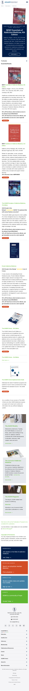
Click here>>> (5, 360)
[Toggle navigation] (27, 2)
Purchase (14, 54)
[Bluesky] (23, 625)
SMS (14, 684)
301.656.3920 (15, 616)
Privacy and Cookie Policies (14, 682)
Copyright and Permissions (14, 677)
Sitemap (14, 673)
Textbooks (4, 61)
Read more (8, 479)
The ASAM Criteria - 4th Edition (10, 328)
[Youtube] (20, 625)
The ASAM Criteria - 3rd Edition (10, 357)
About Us (3, 662)
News (2, 655)
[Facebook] (9, 625)
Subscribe (8, 443)
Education (3, 634)
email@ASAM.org (15, 621)
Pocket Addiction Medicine (9, 266)
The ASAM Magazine (12, 497)
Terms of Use (14, 679)
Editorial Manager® (7, 528)
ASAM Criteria (4, 658)
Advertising (14, 675)
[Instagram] (16, 625)
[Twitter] (12, 625)
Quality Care (4, 637)
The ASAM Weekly (11, 426)
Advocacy (3, 641)
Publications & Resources (7, 648)
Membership (4, 644)
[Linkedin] (5, 625)
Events (2, 651)
